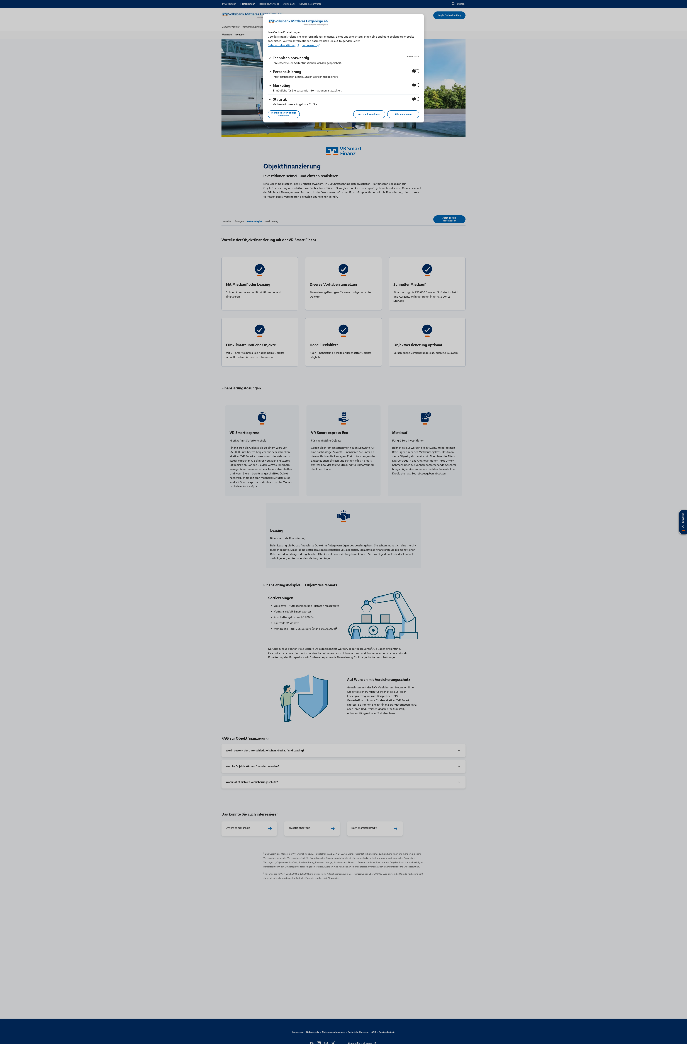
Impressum (309, 45)
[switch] (415, 71)
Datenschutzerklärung (282, 45)
